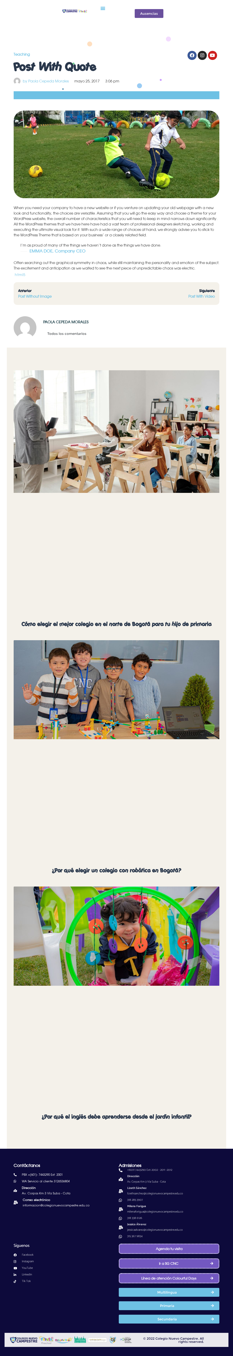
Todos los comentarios (66, 333)
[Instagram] (202, 55)
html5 (20, 274)
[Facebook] (192, 55)
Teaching (22, 54)
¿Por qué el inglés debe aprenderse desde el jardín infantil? (116, 1116)
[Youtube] (212, 55)
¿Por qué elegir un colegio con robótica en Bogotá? (116, 870)
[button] (102, 8)
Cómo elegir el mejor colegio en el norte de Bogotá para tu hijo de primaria (117, 624)
